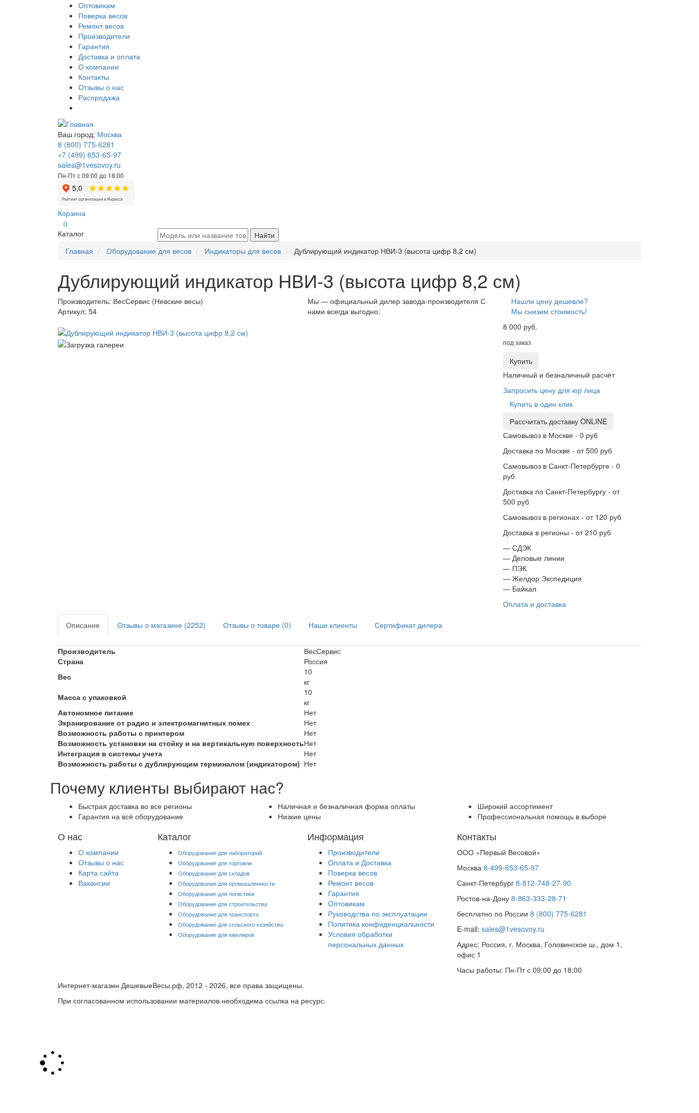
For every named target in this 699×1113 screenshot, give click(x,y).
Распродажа (99, 97)
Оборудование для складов (214, 873)
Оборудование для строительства (222, 904)
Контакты (93, 77)
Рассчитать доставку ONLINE (558, 421)
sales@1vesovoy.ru (89, 165)
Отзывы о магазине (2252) (161, 625)
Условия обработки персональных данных (366, 939)
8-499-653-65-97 (511, 867)
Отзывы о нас (101, 87)
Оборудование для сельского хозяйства (230, 924)
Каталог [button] (71, 233)
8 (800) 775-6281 (86, 144)
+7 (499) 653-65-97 (89, 154)
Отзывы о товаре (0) (257, 625)
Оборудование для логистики (216, 893)
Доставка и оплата (109, 56)
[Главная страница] (76, 123)
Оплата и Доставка (359, 862)
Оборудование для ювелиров (216, 934)
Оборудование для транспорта (218, 914)
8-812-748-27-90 (543, 883)
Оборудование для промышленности (226, 883)
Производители (104, 36)
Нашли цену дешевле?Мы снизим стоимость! (549, 306)
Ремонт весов (101, 25)
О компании (98, 66)
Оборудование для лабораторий (220, 852)
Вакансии (94, 883)
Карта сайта (98, 872)
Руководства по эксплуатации (377, 913)
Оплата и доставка (534, 604)
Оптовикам (96, 5)
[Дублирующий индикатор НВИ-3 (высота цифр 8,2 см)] (153, 331)
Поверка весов (102, 15)
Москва (109, 134)
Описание (83, 625)
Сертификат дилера (408, 625)
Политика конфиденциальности (381, 924)
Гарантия (94, 46)
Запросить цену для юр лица (551, 390)
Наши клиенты (333, 625)
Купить (521, 361)
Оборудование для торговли (215, 863)
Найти (264, 235)
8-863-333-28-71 (538, 898)
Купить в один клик (541, 404)
